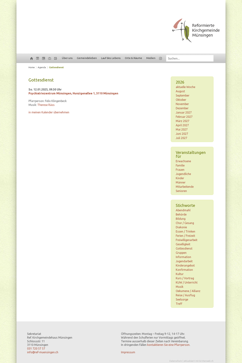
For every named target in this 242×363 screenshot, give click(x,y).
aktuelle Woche (185, 87)
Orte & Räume (133, 57)
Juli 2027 (181, 138)
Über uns (67, 57)
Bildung (180, 218)
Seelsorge (182, 299)
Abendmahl (183, 210)
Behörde (181, 214)
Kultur (180, 274)
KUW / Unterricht (187, 282)
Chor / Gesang (185, 223)
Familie (180, 165)
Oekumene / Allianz (188, 291)
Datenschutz (175, 361)
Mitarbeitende (185, 186)
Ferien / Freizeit (185, 235)
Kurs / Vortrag (185, 278)
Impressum (128, 352)
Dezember (182, 108)
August (180, 91)
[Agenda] (44, 58)
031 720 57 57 (36, 348)
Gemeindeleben (87, 57)
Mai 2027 (182, 129)
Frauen (180, 169)
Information (183, 257)
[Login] (56, 58)
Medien (150, 57)
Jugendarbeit (184, 261)
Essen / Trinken (185, 231)
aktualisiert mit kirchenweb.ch (198, 361)
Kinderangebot (185, 265)
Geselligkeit (183, 244)
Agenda (42, 67)
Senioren (181, 190)
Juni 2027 (182, 133)
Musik (179, 286)
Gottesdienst (56, 67)
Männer (180, 182)
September (182, 95)
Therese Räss (46, 104)
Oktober (181, 99)
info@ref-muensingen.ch (42, 352)
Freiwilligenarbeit (186, 240)
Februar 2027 (184, 116)
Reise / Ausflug (185, 295)
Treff (179, 303)
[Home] (32, 58)
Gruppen (181, 252)
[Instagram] (160, 58)
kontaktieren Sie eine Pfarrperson (168, 344)
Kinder (180, 178)
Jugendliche (183, 173)
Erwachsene (183, 161)
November (182, 104)
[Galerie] (50, 58)
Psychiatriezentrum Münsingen (73, 93)
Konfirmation (184, 269)
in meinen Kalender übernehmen (49, 112)
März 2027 (182, 121)
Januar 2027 (184, 112)
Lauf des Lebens (111, 57)
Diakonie (181, 227)
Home (32, 67)
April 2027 (182, 125)
